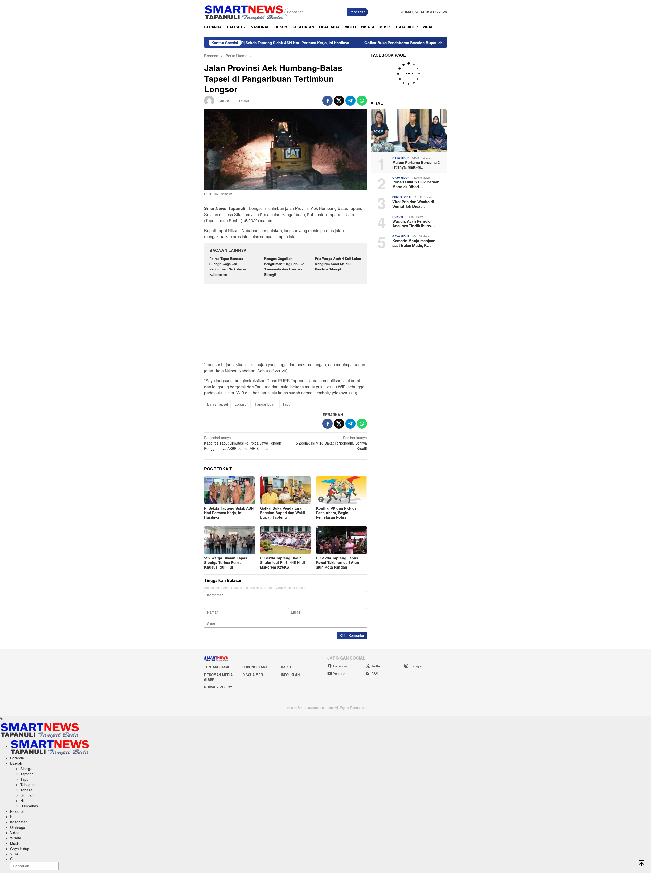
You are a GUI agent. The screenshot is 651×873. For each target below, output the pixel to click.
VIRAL (408, 197)
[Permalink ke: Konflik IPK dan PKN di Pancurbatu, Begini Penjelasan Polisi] (341, 490)
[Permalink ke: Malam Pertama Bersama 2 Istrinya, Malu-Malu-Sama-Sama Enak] (409, 130)
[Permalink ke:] (209, 100)
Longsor (241, 404)
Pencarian (357, 11)
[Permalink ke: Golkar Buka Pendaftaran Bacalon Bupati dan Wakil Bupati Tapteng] (285, 490)
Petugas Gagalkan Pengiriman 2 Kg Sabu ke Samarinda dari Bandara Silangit (284, 266)
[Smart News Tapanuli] (244, 11)
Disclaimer (252, 674)
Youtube (339, 673)
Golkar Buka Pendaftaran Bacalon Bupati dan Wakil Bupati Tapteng (391, 42)
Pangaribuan (265, 404)
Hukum (397, 217)
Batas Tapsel (217, 404)
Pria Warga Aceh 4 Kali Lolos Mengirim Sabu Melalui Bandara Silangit (338, 264)
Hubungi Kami (254, 667)
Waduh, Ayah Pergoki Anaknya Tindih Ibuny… (413, 223)
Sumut (397, 197)
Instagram (417, 666)
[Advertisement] (285, 325)
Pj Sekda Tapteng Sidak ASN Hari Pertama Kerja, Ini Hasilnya (263, 42)
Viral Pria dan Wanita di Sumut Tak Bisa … (413, 203)
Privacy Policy (218, 687)
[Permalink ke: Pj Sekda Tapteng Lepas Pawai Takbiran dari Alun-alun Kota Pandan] (341, 540)
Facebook (340, 666)
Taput (286, 404)
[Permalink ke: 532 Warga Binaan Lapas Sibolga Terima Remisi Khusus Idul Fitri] (229, 540)
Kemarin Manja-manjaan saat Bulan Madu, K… (413, 243)
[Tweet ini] (339, 101)
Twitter (376, 666)
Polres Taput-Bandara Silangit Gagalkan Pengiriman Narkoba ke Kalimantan (227, 266)
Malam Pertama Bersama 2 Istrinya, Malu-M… (416, 164)
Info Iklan (290, 674)
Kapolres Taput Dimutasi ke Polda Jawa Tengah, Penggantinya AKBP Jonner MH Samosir (243, 443)
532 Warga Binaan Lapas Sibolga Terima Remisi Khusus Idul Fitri (225, 562)
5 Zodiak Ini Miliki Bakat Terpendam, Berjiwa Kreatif (331, 443)
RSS (374, 673)
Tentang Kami (216, 667)
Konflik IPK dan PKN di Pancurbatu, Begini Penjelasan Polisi (336, 513)
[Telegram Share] (350, 101)
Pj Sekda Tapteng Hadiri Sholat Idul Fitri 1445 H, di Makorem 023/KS (282, 562)
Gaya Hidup (400, 158)
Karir (286, 667)
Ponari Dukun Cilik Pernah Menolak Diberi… (415, 184)
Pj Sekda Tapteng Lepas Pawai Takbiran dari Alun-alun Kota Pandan (338, 562)
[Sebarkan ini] (327, 101)
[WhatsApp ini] (362, 101)
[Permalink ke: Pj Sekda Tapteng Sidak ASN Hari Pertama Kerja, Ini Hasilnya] (229, 490)
